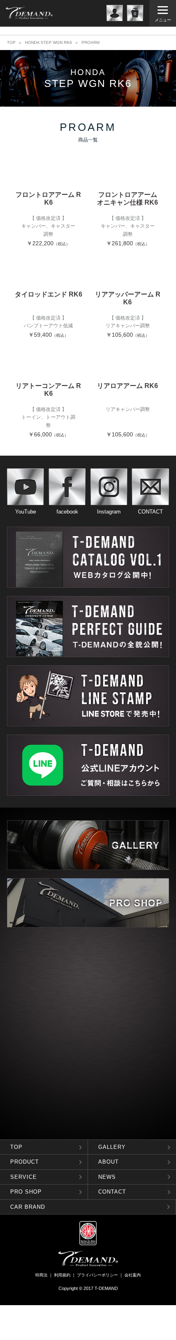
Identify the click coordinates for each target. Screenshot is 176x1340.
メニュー (163, 20)
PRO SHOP (26, 1192)
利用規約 (62, 1275)
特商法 (41, 1275)
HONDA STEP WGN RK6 (48, 42)
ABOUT (108, 1162)
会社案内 (132, 1275)
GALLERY (112, 1147)
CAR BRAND (27, 1207)
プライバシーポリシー (97, 1275)
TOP (11, 42)
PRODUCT (24, 1162)
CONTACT (112, 1192)
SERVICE (23, 1177)
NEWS (107, 1177)
